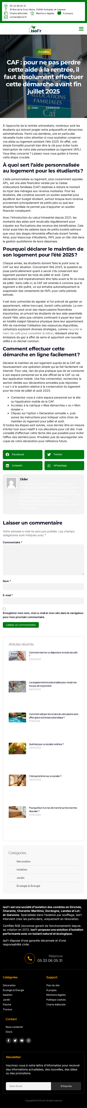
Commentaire (12, 542)
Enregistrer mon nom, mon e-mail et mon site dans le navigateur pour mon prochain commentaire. (43, 615)
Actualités (43, 51)
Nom (7, 581)
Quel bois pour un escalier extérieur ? (46, 744)
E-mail (8, 595)
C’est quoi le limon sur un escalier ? (45, 776)
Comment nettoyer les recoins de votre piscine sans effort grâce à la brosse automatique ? (53, 716)
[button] (81, 29)
